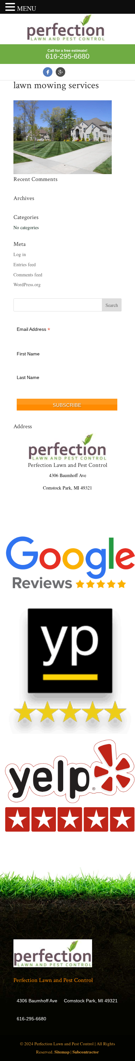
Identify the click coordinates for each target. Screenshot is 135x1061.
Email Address (33, 329)
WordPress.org (27, 284)
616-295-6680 (67, 56)
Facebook (47, 72)
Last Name (28, 377)
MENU (26, 8)
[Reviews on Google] (70, 596)
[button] (11, 7)
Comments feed (27, 274)
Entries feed (24, 264)
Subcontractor (85, 1052)
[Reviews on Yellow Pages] (70, 830)
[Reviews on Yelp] (70, 732)
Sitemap (61, 1052)
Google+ (60, 72)
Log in (19, 254)
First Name (28, 353)
